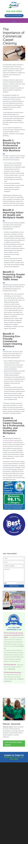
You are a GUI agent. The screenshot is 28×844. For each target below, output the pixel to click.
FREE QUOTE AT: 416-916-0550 (14, 758)
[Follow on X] (7, 831)
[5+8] (12, 583)
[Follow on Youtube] (11, 831)
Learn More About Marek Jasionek (13, 743)
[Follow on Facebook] (4, 831)
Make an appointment (14, 15)
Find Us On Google (8, 821)
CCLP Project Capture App (14, 837)
